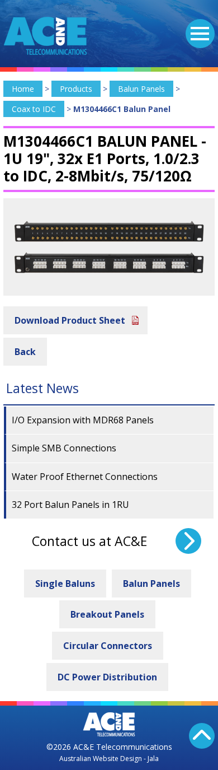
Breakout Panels (107, 614)
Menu (200, 33)
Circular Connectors (107, 646)
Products (76, 88)
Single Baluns (65, 583)
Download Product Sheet (70, 320)
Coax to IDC (34, 109)
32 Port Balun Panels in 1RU (70, 504)
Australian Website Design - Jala (109, 758)
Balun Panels (141, 88)
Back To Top (202, 736)
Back (25, 352)
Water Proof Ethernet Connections (85, 476)
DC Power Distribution (107, 677)
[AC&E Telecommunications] (45, 36)
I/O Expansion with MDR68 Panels (83, 420)
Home (23, 88)
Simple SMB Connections (64, 448)
